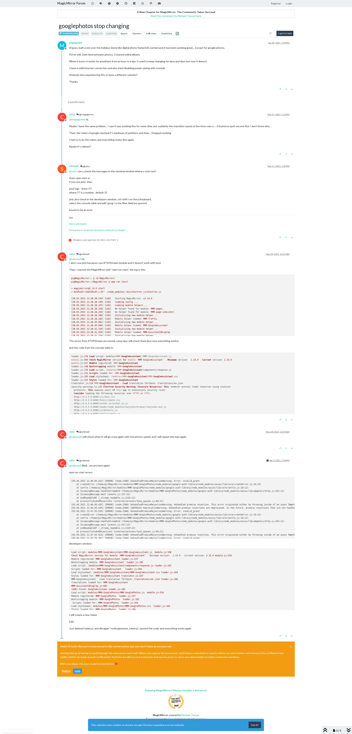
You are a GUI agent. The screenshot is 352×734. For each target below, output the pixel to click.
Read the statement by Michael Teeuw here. (176, 15)
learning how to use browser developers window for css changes (97, 230)
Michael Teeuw (190, 715)
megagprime (75, 42)
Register (66, 671)
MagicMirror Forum (71, 3)
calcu (71, 114)
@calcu (86, 166)
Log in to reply (285, 33)
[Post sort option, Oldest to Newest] (270, 33)
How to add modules (78, 223)
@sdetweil (84, 254)
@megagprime (86, 114)
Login (77, 671)
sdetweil (73, 166)
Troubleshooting (70, 33)
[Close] (290, 646)
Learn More (192, 724)
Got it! (255, 724)
